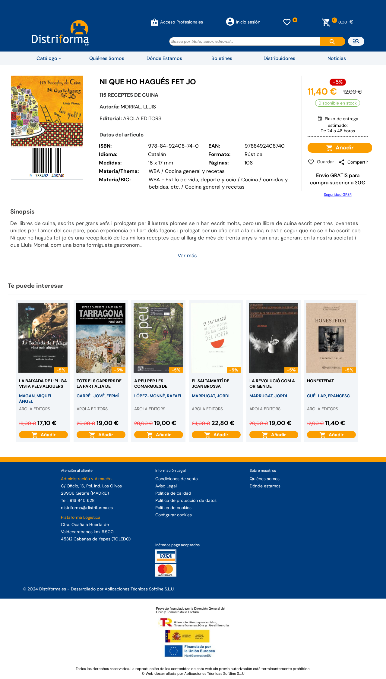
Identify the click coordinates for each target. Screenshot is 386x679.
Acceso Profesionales (181, 22)
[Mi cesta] (326, 22)
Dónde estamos (265, 486)
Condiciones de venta (176, 478)
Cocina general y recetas (215, 186)
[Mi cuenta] (154, 22)
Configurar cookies (173, 515)
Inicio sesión (248, 22)
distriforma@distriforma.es (87, 507)
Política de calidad (173, 493)
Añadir (343, 147)
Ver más (187, 255)
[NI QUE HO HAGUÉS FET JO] (47, 111)
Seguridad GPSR (338, 194)
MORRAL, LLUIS (138, 106)
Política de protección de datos (186, 500)
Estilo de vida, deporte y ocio (201, 179)
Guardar (324, 162)
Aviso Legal (166, 486)
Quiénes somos (265, 478)
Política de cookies (173, 507)
